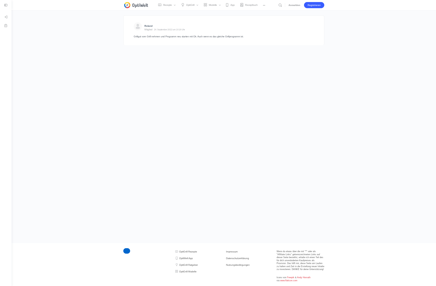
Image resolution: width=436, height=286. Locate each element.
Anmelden (294, 5)
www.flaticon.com (288, 280)
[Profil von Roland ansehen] (138, 26)
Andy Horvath (303, 277)
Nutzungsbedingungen (238, 265)
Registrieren (314, 5)
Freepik (290, 277)
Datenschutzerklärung (237, 258)
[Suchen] (280, 5)
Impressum (232, 251)
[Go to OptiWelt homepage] (136, 4)
